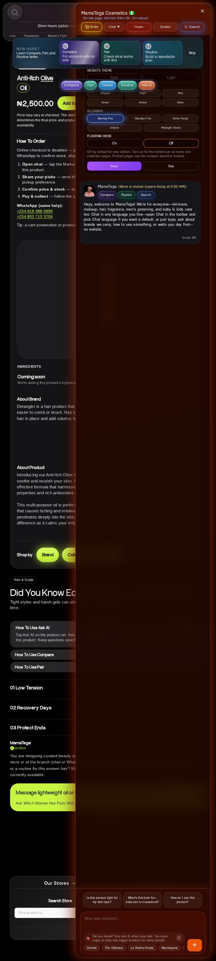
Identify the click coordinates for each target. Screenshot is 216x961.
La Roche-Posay (142, 947)
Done (114, 166)
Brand (47, 554)
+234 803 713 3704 (35, 216)
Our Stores (56, 883)
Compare (107, 194)
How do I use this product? (183, 900)
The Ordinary (114, 947)
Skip (192, 53)
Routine (126, 194)
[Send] (194, 945)
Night (143, 93)
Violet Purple (180, 118)
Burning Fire (105, 118)
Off (171, 143)
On (114, 143)
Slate (180, 102)
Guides (165, 26)
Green (105, 102)
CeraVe (92, 947)
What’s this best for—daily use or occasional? (142, 900)
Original (105, 93)
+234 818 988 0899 (35, 211)
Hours (138, 26)
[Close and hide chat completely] (203, 11)
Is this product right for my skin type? (102, 900)
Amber (143, 102)
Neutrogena (170, 947)
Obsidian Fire (143, 118)
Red (180, 93)
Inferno (114, 127)
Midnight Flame (171, 127)
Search (146, 194)
